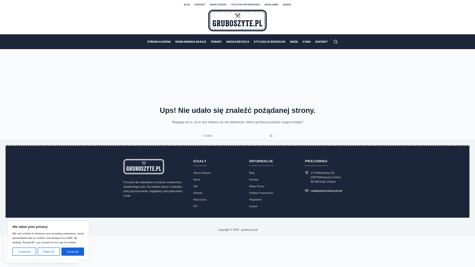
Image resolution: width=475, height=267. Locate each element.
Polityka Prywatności (261, 192)
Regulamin (271, 4)
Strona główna (159, 41)
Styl (195, 186)
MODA (294, 41)
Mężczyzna (200, 199)
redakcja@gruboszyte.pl (326, 190)
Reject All (48, 251)
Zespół (287, 4)
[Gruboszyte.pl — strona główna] (143, 166)
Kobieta (197, 192)
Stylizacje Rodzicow (269, 41)
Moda (196, 179)
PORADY (216, 41)
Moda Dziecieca (237, 41)
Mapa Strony (218, 4)
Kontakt (200, 4)
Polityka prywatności (245, 4)
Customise (24, 251)
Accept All (72, 251)
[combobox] (234, 135)
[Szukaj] (336, 42)
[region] (48, 240)
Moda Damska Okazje (190, 41)
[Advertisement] (237, 77)
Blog (187, 4)
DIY (195, 206)
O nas (307, 41)
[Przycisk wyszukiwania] (270, 135)
